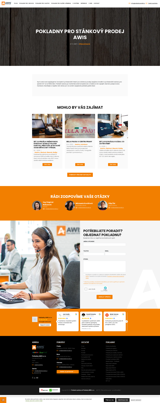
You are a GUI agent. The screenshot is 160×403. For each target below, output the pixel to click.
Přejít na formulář (58, 213)
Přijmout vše (110, 400)
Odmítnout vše (123, 400)
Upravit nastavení (136, 400)
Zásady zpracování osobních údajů (34, 400)
